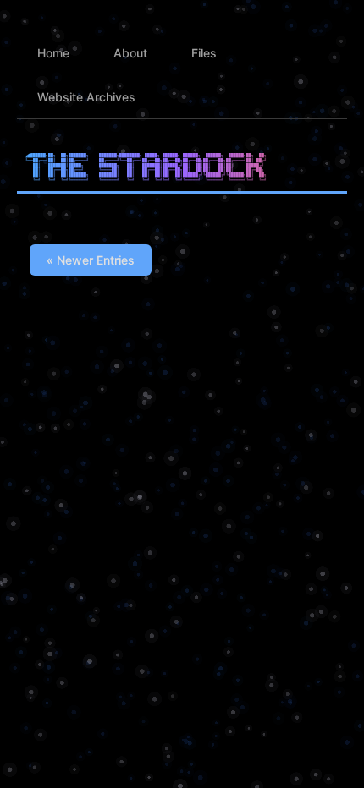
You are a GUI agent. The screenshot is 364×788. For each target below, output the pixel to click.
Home (53, 53)
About (130, 53)
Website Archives (86, 97)
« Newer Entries (91, 260)
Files (204, 53)
